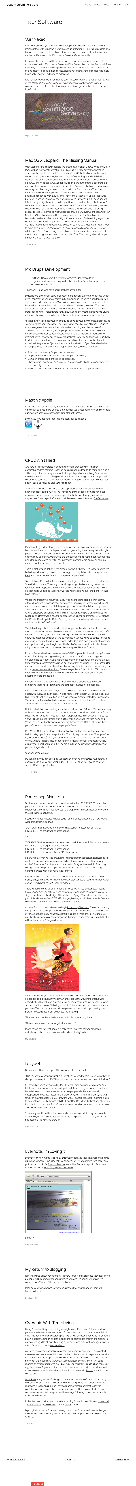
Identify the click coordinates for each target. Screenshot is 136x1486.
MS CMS (56, 1360)
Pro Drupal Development (47, 269)
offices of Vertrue (63, 891)
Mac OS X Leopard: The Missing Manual (61, 160)
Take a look (87, 895)
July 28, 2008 (30, 244)
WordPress (87, 1275)
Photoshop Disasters (44, 796)
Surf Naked (35, 39)
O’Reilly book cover (42, 882)
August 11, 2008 (31, 135)
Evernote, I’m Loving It (45, 1151)
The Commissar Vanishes (56, 998)
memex (47, 1157)
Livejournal (103, 1401)
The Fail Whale (101, 498)
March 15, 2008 (31, 1244)
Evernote (30, 1157)
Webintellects (57, 1345)
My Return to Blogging (45, 1269)
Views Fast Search (34, 722)
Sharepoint (41, 1360)
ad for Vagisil (102, 879)
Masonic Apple (38, 400)
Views (70, 690)
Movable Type (34, 1404)
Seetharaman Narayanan (38, 803)
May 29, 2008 (31, 1039)
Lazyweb (33, 1063)
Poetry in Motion (56, 1164)
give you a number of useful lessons (74, 818)
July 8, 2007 (30, 1423)
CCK (60, 690)
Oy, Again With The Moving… (50, 1322)
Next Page (122, 1459)
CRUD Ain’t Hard (40, 460)
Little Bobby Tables (71, 644)
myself (61, 563)
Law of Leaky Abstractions (45, 669)
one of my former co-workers (58, 1167)
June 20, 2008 (31, 772)
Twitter (51, 491)
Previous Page (16, 1459)
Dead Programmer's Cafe (22, 4)
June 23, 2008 (31, 435)
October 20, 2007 (32, 1298)
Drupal (104, 602)
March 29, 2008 (31, 1126)
